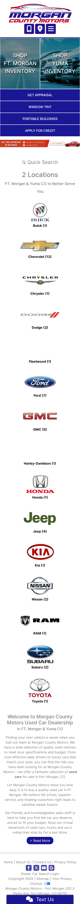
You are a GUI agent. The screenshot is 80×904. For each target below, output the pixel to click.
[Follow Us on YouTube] (44, 868)
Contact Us (42, 862)
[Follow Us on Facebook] (29, 868)
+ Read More (40, 841)
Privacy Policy (65, 862)
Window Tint (40, 107)
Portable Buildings (40, 119)
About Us (23, 862)
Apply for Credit (40, 131)
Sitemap (42, 879)
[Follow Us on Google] (51, 868)
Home (8, 862)
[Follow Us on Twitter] (36, 868)
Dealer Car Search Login (40, 874)
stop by (36, 832)
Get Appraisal (40, 95)
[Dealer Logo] (40, 13)
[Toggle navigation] (51, 29)
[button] (40, 162)
